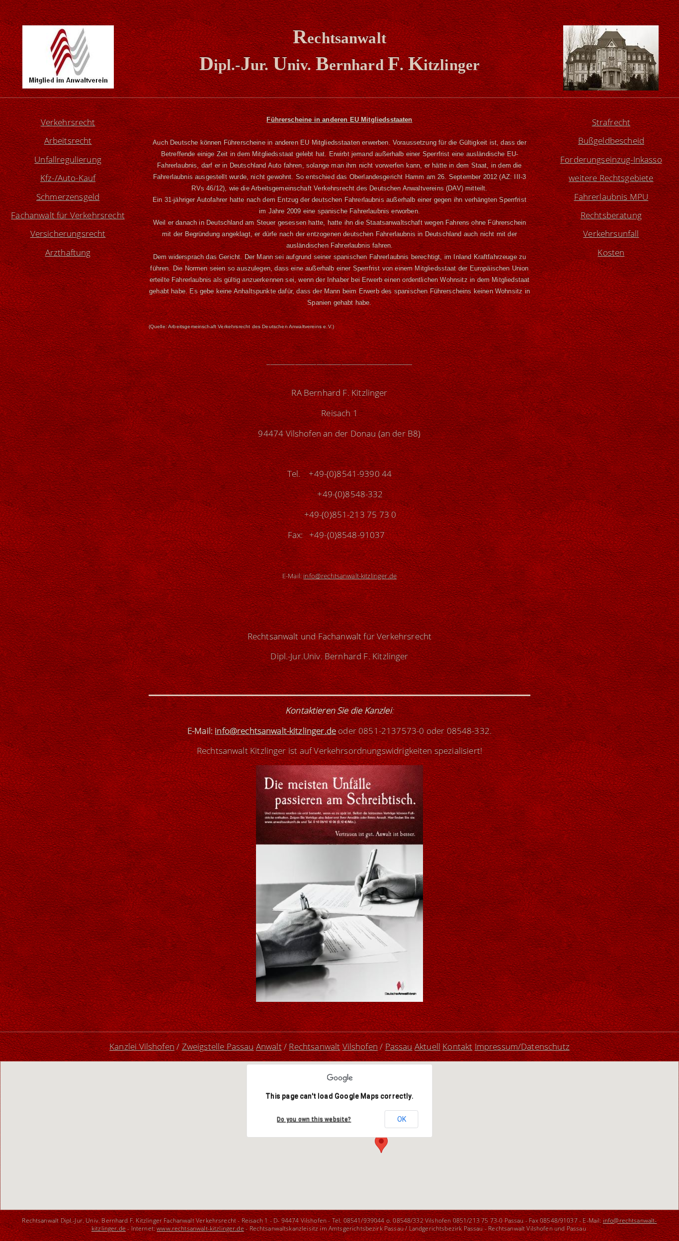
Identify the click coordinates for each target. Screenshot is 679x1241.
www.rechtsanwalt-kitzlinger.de (200, 1228)
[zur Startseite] (68, 85)
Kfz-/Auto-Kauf (67, 177)
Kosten (610, 252)
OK (401, 1119)
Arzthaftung (68, 252)
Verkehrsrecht (68, 122)
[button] (381, 1144)
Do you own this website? (314, 1119)
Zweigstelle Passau (218, 1046)
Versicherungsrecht (68, 233)
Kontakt (457, 1046)
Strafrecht (611, 122)
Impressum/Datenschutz (522, 1046)
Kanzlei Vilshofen (141, 1046)
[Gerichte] (611, 87)
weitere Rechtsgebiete (611, 177)
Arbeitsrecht (68, 140)
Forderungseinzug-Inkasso (611, 159)
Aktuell (427, 1046)
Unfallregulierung (67, 159)
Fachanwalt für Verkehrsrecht (68, 215)
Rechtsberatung (611, 215)
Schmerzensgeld (67, 196)
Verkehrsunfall (611, 233)
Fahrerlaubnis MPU (611, 196)
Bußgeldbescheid (611, 140)
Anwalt (269, 1046)
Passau (399, 1046)
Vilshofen (360, 1046)
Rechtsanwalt (314, 1046)
